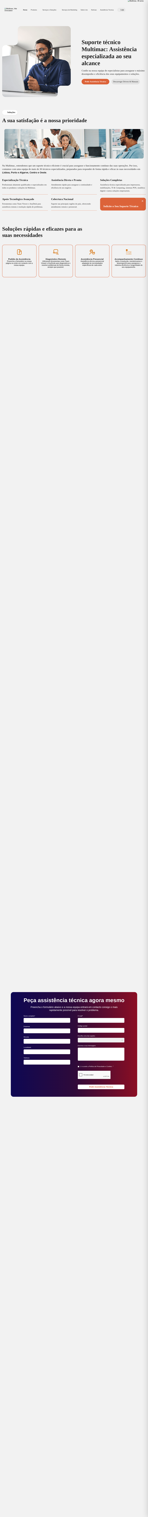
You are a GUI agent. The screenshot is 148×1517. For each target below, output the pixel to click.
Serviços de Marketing (69, 10)
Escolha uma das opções (86, 1036)
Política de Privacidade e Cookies (100, 1066)
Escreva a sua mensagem (87, 1045)
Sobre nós (84, 10)
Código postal (82, 1026)
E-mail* (80, 1016)
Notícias (94, 10)
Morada (26, 1037)
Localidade (27, 1047)
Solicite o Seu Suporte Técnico (120, 206)
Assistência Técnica (107, 10)
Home (25, 10)
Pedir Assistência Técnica (95, 81)
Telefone (26, 1058)
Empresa (27, 1026)
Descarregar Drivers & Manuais (125, 81)
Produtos (34, 10)
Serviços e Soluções (49, 10)
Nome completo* (29, 1016)
